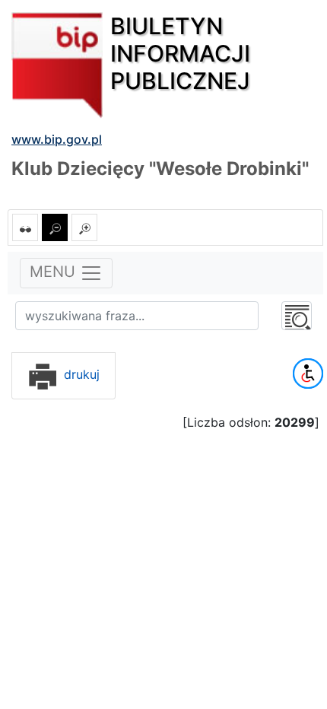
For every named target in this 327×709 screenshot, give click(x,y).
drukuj (80, 374)
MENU (55, 272)
